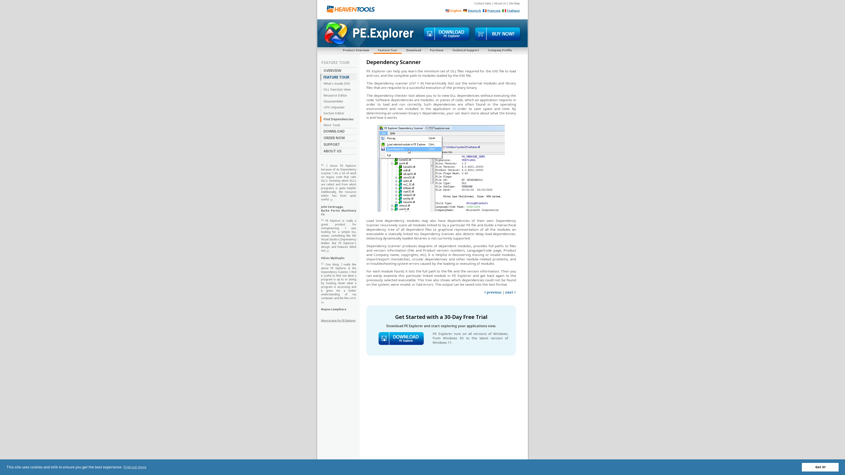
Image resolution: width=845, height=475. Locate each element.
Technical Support (465, 50)
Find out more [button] (134, 467)
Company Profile (500, 50)
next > (510, 292)
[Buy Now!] (498, 34)
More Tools (331, 125)
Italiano (513, 11)
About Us (500, 3)
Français (494, 11)
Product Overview (356, 50)
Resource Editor (335, 95)
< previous (492, 292)
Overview (332, 70)
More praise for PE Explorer (338, 320)
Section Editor (333, 113)
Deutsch (474, 11)
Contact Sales (482, 3)
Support (331, 144)
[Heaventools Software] (352, 10)
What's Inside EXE (336, 83)
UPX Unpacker (334, 107)
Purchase (436, 50)
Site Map (514, 3)
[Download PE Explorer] (447, 34)
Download (413, 50)
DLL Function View (337, 89)
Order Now (334, 137)
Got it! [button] (820, 467)
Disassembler (333, 101)
